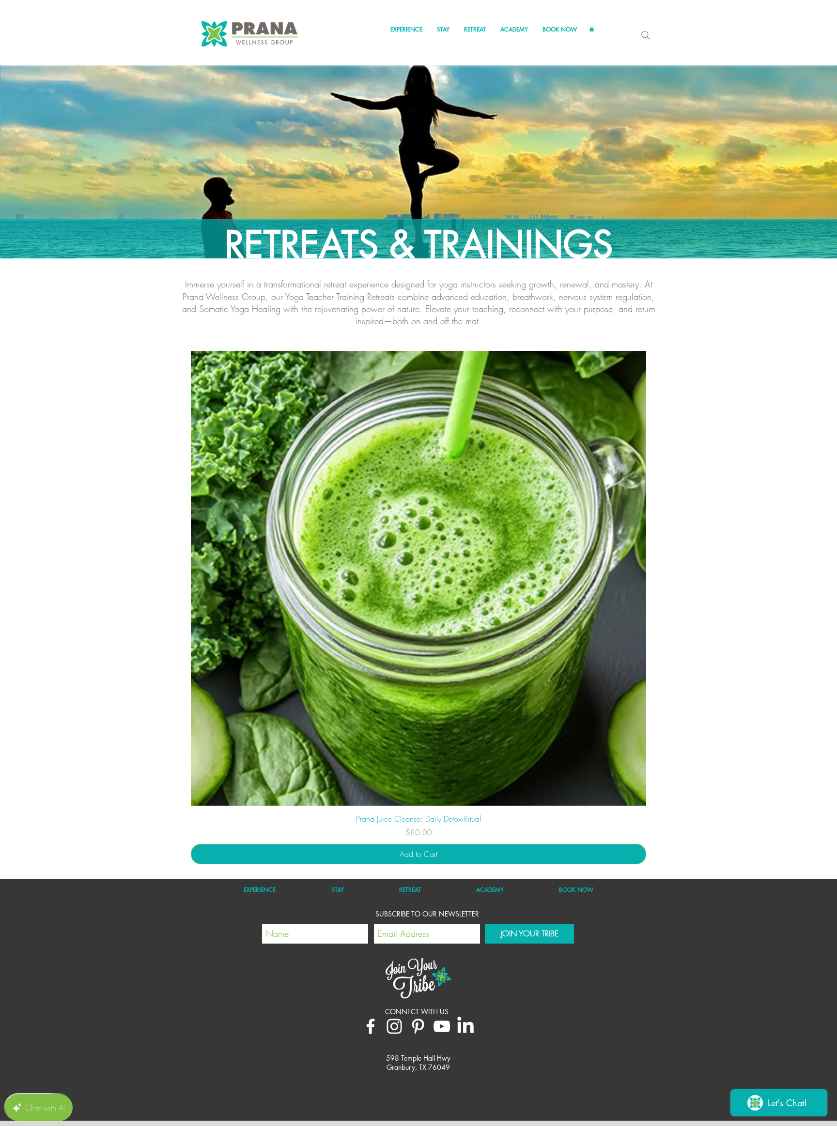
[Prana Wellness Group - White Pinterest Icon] (418, 1026)
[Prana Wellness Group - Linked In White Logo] (465, 1026)
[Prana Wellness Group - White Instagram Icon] (394, 1026)
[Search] (646, 35)
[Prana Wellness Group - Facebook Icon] (370, 1026)
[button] (406, 29)
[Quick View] (418, 578)
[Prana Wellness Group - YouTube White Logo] (442, 1026)
